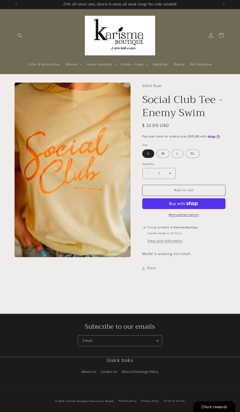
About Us (89, 372)
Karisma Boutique (77, 401)
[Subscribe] (157, 340)
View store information (165, 241)
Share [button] (151, 268)
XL (193, 154)
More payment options (184, 214)
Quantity (148, 164)
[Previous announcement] (16, 4)
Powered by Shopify (101, 401)
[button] (20, 35)
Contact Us (109, 372)
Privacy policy (150, 401)
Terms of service (174, 401)
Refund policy (127, 401)
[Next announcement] (224, 4)
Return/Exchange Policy (140, 372)
